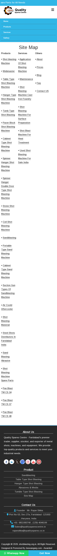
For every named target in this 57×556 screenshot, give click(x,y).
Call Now (44, 553)
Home (5, 21)
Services (6, 32)
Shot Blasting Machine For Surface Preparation (24, 115)
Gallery (6, 38)
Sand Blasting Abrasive (5, 356)
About (40, 59)
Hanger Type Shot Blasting (28, 483)
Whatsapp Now (15, 553)
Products (7, 27)
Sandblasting (9, 237)
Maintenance (26, 79)
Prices (40, 67)
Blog (39, 75)
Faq (39, 83)
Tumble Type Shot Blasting (28, 491)
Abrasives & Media (28, 487)
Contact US (43, 91)
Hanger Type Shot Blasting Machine (8, 99)
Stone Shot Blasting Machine (7, 210)
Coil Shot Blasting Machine (6, 226)
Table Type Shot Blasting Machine (8, 83)
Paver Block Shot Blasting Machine (8, 126)
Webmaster (9, 71)
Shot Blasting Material (5, 321)
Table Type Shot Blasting (28, 479)
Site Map (28, 496)
